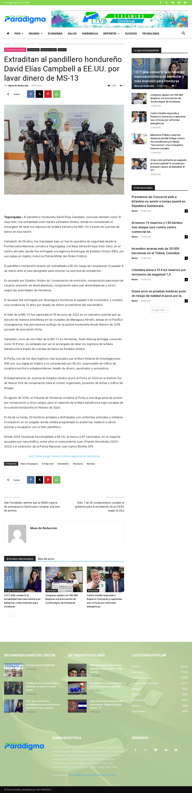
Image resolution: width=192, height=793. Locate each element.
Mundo (34, 33)
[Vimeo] (173, 2)
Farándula (90, 33)
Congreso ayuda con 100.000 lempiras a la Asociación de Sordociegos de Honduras (61, 599)
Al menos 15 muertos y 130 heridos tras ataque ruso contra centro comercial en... (157, 227)
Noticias (91, 463)
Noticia (62, 49)
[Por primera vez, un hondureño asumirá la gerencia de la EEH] (77, 688)
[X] (166, 2)
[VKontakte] (179, 2)
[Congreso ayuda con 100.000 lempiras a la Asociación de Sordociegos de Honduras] (64, 579)
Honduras (78, 463)
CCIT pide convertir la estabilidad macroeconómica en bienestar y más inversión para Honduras (159, 76)
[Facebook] (160, 2)
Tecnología (150, 33)
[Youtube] (185, 2)
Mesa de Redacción (18, 85)
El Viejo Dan (48, 463)
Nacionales (33, 49)
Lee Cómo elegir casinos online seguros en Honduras (64, 456)
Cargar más (158, 309)
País (17, 33)
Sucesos (131, 33)
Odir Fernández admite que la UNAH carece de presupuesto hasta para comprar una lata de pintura (32, 506)
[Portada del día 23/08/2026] (13, 670)
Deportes (110, 33)
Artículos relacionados (19, 558)
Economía (55, 33)
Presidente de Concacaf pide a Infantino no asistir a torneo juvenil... (42, 686)
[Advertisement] (64, 205)
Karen (135, 210)
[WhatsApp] (56, 94)
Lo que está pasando (24, 43)
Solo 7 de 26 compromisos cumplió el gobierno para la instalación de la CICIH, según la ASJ (99, 506)
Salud (72, 33)
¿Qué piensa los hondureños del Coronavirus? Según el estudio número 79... (106, 704)
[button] (183, 34)
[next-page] (12, 614)
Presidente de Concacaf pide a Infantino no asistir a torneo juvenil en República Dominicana (158, 201)
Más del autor (46, 558)
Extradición (63, 463)
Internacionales (49, 49)
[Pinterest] (48, 94)
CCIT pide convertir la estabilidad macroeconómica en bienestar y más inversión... (43, 704)
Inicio (7, 43)
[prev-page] (6, 614)
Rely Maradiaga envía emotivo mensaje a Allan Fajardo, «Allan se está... (106, 668)
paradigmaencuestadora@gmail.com (92, 775)
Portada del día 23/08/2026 (40, 665)
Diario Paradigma (29, 463)
